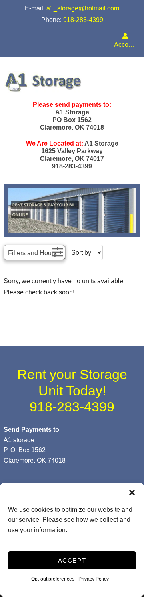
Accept (72, 560)
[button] (132, 493)
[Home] (72, 82)
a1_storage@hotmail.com (82, 8)
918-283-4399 (83, 19)
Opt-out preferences (52, 579)
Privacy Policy (93, 579)
